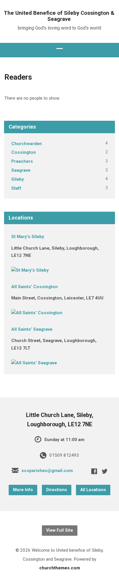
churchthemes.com (59, 567)
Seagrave (20, 170)
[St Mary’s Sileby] (30, 270)
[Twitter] (104, 471)
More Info (23, 489)
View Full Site (59, 530)
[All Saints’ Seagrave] (34, 362)
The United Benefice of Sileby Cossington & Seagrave (59, 16)
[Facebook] (94, 471)
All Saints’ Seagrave (31, 329)
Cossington (23, 152)
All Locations (93, 489)
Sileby (17, 179)
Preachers (22, 161)
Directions (56, 489)
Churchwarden (26, 143)
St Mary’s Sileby (27, 236)
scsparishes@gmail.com (47, 470)
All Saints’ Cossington (34, 286)
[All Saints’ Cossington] (36, 312)
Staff (16, 188)
